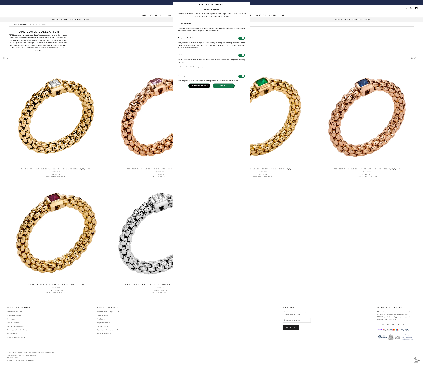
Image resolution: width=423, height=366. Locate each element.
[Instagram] (383, 324)
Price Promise (12, 334)
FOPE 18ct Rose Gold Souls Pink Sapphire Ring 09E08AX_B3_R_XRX (160, 169)
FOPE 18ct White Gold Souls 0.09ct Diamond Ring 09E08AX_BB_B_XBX (159, 284)
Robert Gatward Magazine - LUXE (109, 312)
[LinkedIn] (403, 324)
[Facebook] (378, 324)
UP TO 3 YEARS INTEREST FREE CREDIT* (352, 19)
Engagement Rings (103, 323)
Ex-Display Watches (104, 334)
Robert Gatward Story (14, 312)
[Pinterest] (388, 324)
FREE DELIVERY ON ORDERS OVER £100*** (70, 19)
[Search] (411, 8)
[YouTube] (393, 324)
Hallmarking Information (15, 326)
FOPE (34, 24)
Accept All (223, 86)
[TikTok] (398, 324)
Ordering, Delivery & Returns (17, 330)
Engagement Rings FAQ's (16, 337)
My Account (11, 319)
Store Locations (102, 315)
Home (15, 24)
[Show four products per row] (8, 58)
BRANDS (153, 15)
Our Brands (25, 24)
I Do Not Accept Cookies (199, 86)
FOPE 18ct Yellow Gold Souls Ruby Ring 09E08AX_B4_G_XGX (56, 284)
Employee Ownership (14, 315)
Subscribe (291, 327)
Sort (414, 58)
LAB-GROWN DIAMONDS (265, 15)
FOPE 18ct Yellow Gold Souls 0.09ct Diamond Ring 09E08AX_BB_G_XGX (56, 169)
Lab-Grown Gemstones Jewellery (108, 330)
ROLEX (143, 15)
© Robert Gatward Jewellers (20, 360)
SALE (282, 15)
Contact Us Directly (13, 323)
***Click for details (12, 358)
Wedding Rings (102, 326)
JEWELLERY (165, 15)
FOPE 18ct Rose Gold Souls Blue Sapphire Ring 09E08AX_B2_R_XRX (367, 169)
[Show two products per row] (4, 58)
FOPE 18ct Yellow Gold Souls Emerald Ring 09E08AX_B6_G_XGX (263, 169)
